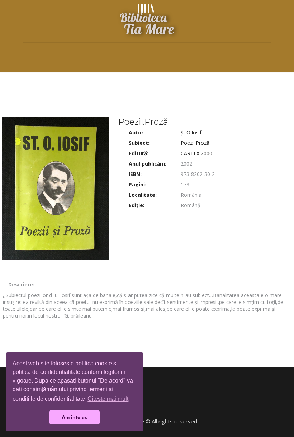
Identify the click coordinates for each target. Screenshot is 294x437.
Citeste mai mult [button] (107, 399)
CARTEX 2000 (196, 153)
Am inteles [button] (74, 417)
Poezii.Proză (195, 142)
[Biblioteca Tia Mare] (146, 21)
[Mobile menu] (29, 53)
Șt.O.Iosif (191, 132)
